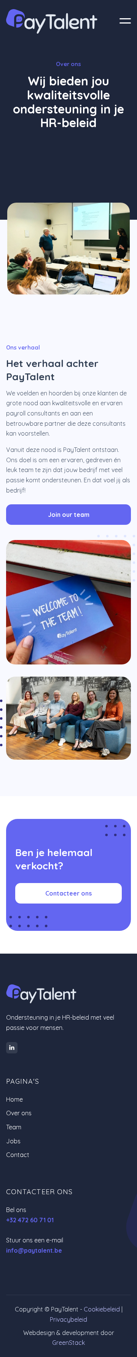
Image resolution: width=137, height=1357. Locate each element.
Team (13, 1127)
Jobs (13, 1141)
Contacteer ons (68, 893)
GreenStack (68, 1342)
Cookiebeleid (102, 1309)
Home (14, 1099)
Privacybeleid (68, 1319)
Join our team (68, 514)
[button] (125, 21)
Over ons (19, 1113)
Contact (17, 1155)
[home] (59, 21)
